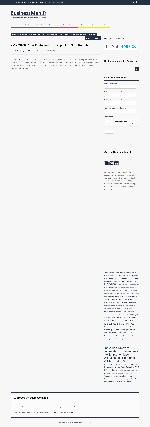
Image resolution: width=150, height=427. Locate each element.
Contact (71, 412)
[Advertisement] (121, 230)
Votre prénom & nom (113, 92)
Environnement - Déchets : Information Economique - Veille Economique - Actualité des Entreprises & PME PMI (120, 330)
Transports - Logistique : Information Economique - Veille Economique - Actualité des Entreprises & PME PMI (120, 379)
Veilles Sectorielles (68, 25)
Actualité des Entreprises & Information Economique (28, 51)
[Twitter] (133, 2)
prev (89, 38)
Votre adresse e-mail (113, 100)
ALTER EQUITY (44, 65)
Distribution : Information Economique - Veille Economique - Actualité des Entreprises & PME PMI (120, 299)
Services (52, 2)
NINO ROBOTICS (23, 60)
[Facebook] (136, 2)
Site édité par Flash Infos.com (115, 38)
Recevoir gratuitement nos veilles (94, 25)
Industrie (43, 2)
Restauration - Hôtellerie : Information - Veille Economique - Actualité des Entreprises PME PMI (121, 367)
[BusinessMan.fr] (29, 18)
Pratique (52, 25)
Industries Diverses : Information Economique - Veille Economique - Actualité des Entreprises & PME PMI (121, 354)
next (96, 38)
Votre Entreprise (111, 84)
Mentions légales (60, 412)
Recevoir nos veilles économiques (26, 2)
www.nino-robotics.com (19, 68)
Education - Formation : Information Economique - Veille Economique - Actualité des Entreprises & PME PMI (120, 305)
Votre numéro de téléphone (115, 108)
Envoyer (109, 132)
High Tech (60, 2)
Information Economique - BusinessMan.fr (71, 422)
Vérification (108, 116)
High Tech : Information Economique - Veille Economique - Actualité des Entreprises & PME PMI (54, 34)
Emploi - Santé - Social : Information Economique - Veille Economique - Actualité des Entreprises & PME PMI (121, 311)
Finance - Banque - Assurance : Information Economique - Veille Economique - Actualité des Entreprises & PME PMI (120, 336)
